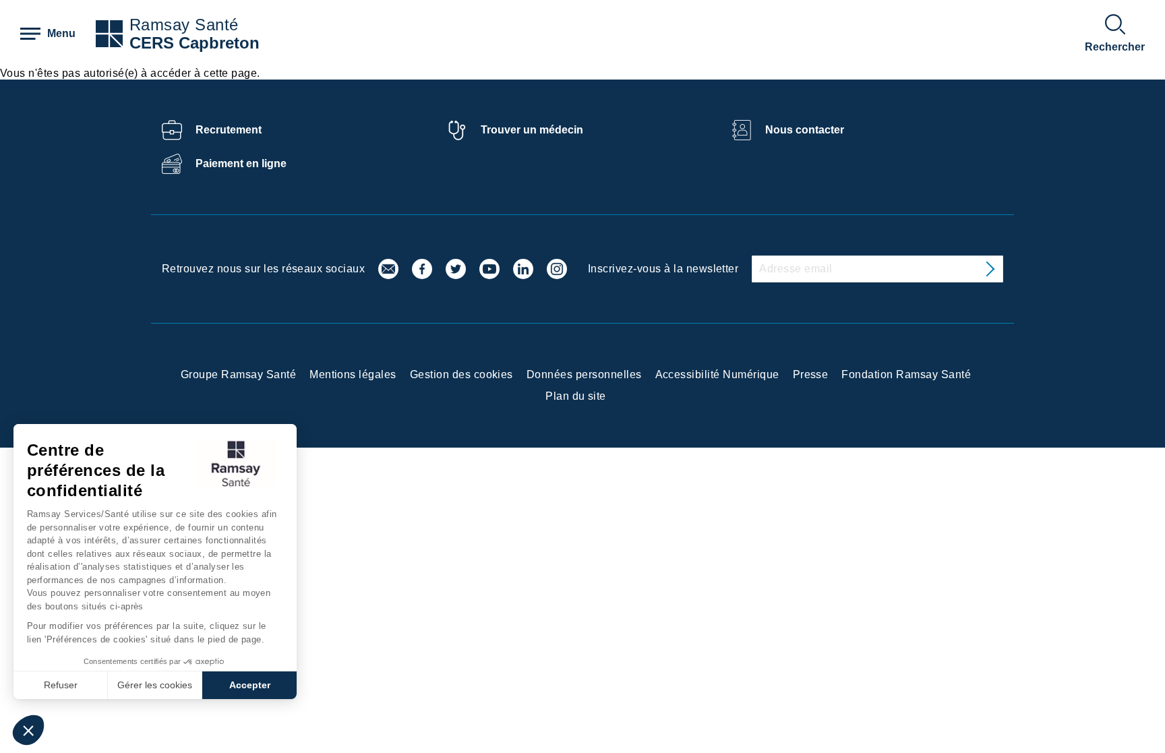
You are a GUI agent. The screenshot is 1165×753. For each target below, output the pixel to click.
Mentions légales (352, 374)
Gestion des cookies (461, 374)
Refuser (61, 685)
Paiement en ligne (241, 163)
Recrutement (229, 129)
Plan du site (575, 396)
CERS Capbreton (194, 43)
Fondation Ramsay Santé (906, 374)
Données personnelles (584, 374)
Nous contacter (804, 129)
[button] (28, 730)
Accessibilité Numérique (717, 374)
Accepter (249, 685)
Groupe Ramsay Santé (238, 374)
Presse (811, 374)
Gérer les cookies (154, 685)
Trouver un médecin (532, 129)
